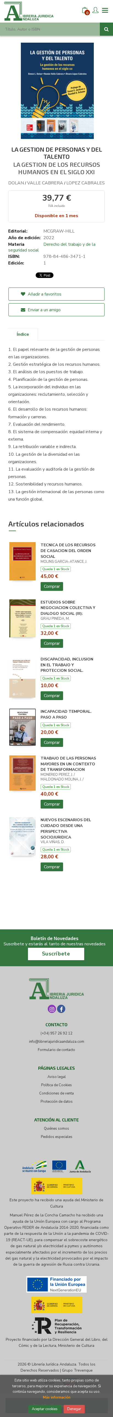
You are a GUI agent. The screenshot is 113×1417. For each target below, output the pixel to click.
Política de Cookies (56, 1085)
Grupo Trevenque (77, 1370)
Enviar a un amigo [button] (44, 310)
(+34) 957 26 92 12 (56, 1033)
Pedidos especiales (56, 1136)
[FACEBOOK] (61, 1009)
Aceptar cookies (45, 1409)
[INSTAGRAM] (52, 1009)
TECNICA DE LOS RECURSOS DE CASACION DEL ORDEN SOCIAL (68, 550)
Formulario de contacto (56, 1049)
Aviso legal (56, 1076)
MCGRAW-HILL (59, 231)
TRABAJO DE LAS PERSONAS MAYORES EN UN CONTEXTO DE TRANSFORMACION (68, 764)
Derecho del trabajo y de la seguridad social (51, 247)
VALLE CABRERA (45, 183)
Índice (23, 334)
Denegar (74, 1409)
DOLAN (16, 183)
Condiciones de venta (56, 1093)
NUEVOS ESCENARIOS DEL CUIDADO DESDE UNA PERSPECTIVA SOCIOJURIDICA (66, 828)
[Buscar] (106, 29)
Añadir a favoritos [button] (44, 294)
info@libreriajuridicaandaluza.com (56, 1041)
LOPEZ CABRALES (85, 183)
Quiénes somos (56, 1128)
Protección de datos (57, 1101)
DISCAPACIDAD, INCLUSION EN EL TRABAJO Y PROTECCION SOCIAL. (67, 665)
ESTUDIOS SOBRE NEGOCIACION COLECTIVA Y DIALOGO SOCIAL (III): (68, 608)
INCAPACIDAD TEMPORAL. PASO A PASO (66, 714)
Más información (56, 1397)
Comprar (52, 586)
